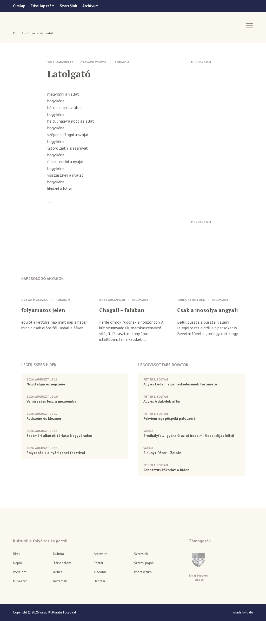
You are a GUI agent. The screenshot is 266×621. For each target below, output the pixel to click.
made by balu (243, 612)
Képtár (98, 563)
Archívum (90, 5)
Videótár (100, 572)
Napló (17, 563)
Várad (27, 25)
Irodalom (121, 62)
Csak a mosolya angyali (207, 310)
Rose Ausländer (112, 300)
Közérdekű (61, 581)
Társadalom (62, 563)
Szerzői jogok (144, 563)
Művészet (20, 581)
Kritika (57, 572)
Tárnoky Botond (191, 300)
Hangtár (99, 581)
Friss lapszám (43, 5)
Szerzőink (68, 5)
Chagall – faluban (121, 310)
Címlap (19, 5)
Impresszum (143, 572)
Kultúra (58, 554)
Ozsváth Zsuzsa (93, 62)
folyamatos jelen (43, 310)
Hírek (16, 554)
